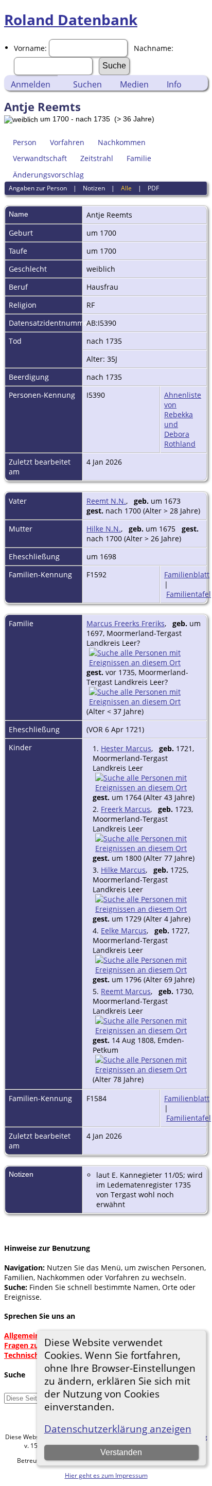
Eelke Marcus (124, 930)
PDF (153, 188)
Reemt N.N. (106, 501)
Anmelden (30, 84)
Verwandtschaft (40, 158)
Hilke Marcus (123, 870)
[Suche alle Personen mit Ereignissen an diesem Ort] (144, 662)
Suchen (87, 84)
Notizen (94, 188)
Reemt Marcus (126, 991)
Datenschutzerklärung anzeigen (117, 1428)
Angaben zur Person (38, 188)
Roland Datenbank (70, 19)
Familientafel (188, 594)
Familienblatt (186, 574)
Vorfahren (67, 142)
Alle (126, 188)
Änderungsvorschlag (48, 175)
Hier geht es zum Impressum (106, 1475)
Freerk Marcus (125, 809)
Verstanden (121, 1452)
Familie (139, 158)
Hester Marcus (126, 748)
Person (25, 142)
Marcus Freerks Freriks (125, 623)
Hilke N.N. (103, 529)
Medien (134, 84)
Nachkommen (122, 142)
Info (174, 84)
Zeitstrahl (96, 158)
